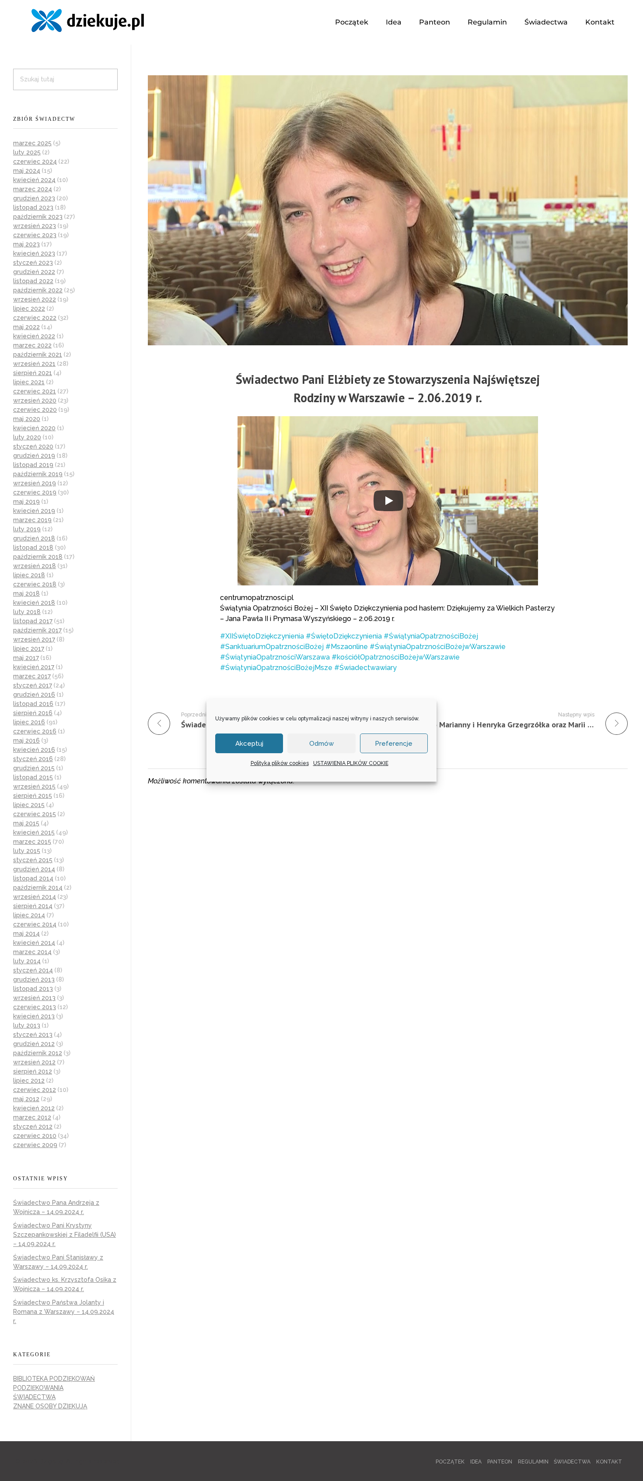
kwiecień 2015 (34, 832)
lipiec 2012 (29, 1080)
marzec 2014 (32, 951)
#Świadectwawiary (365, 667)
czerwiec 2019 (34, 492)
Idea (394, 22)
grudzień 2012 (34, 1043)
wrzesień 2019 (34, 483)
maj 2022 (26, 326)
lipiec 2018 (29, 575)
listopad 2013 (33, 988)
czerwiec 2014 (34, 924)
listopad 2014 (33, 878)
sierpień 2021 (32, 372)
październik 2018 (38, 556)
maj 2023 (26, 244)
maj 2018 (26, 593)
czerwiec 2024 (35, 161)
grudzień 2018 (34, 538)
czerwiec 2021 (34, 391)
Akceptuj (249, 744)
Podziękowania (38, 1387)
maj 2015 (26, 823)
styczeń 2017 (32, 685)
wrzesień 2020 (34, 400)
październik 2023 (38, 216)
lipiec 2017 (28, 648)
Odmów (321, 744)
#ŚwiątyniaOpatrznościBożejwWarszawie (438, 646)
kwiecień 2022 (34, 336)
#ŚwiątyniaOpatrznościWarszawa (275, 657)
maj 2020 (26, 418)
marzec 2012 (32, 1117)
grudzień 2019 (34, 455)
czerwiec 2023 (34, 235)
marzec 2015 (32, 841)
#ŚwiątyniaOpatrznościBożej (431, 636)
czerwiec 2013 (34, 1007)
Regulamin (487, 22)
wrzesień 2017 (34, 639)
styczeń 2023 (33, 262)
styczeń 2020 (33, 446)
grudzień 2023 (34, 198)
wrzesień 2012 (34, 1062)
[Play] (388, 500)
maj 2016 (26, 740)
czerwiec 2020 (35, 409)
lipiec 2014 (29, 915)
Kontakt (600, 22)
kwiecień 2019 (34, 510)
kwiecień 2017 (33, 666)
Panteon (434, 22)
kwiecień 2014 (34, 942)
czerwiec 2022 (34, 317)
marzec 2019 (32, 519)
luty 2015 (26, 850)
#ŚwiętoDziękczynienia (344, 636)
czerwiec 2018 (34, 584)
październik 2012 (37, 1052)
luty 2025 (27, 152)
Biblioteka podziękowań (54, 1378)
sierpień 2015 (32, 795)
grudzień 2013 (34, 979)
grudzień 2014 (34, 869)
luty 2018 (27, 611)
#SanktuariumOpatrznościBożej (272, 646)
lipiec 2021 (29, 382)
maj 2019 (26, 501)
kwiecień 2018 (34, 602)
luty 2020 (27, 437)
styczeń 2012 (32, 1126)
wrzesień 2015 (34, 786)
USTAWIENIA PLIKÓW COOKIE (350, 763)
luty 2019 (27, 529)
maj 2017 (26, 657)
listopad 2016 (33, 703)
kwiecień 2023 (34, 253)
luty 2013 (26, 1025)
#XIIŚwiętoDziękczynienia (262, 636)
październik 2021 (37, 354)
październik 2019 (38, 473)
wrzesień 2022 (34, 299)
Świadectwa (546, 22)
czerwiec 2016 (34, 731)
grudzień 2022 (34, 271)
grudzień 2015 (34, 768)
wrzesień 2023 (34, 225)
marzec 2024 (32, 189)
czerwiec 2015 (34, 814)
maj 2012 (26, 1098)
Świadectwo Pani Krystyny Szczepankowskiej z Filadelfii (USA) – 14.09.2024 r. (64, 1234)
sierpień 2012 (32, 1071)
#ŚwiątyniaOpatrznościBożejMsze (276, 667)
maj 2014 (26, 933)
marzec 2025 (32, 143)
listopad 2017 (32, 621)
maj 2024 (26, 170)
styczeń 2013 (32, 1034)
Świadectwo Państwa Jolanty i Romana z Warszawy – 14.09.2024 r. (63, 1311)
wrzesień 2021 (34, 363)
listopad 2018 (33, 547)
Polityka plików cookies (280, 763)
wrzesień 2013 (34, 997)
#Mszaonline (346, 646)
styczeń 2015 (32, 859)
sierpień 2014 (32, 905)
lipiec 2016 (29, 722)
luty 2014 (27, 961)
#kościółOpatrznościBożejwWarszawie (396, 657)
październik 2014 (38, 887)
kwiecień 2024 (34, 179)
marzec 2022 (32, 345)
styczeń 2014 (33, 970)
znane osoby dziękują (50, 1406)
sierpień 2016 (32, 712)
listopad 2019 (33, 464)
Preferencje (393, 744)
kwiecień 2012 (34, 1108)
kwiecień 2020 (34, 428)
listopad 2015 (33, 777)
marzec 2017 (32, 676)
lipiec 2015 (29, 804)
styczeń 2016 (33, 758)
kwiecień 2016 (34, 749)
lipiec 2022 (29, 308)
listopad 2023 (33, 207)
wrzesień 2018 (34, 565)
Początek (351, 22)
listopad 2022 (33, 280)
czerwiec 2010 (34, 1135)
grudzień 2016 (34, 694)
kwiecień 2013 (34, 1016)
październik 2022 (38, 290)
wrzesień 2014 (34, 896)
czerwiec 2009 (35, 1144)
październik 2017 (37, 630)
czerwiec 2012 (34, 1089)
